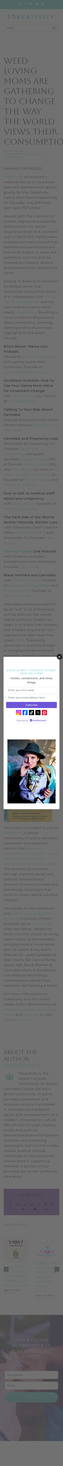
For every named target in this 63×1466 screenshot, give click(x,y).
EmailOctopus (39, 720)
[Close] (59, 657)
